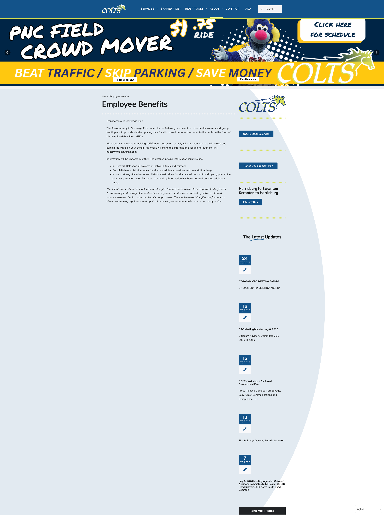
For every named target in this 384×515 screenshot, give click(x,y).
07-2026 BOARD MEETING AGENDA (259, 281)
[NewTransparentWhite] (114, 5)
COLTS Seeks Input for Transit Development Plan (255, 383)
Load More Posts (262, 510)
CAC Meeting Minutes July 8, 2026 (258, 329)
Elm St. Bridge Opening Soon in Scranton (261, 440)
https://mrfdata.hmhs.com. (122, 151)
